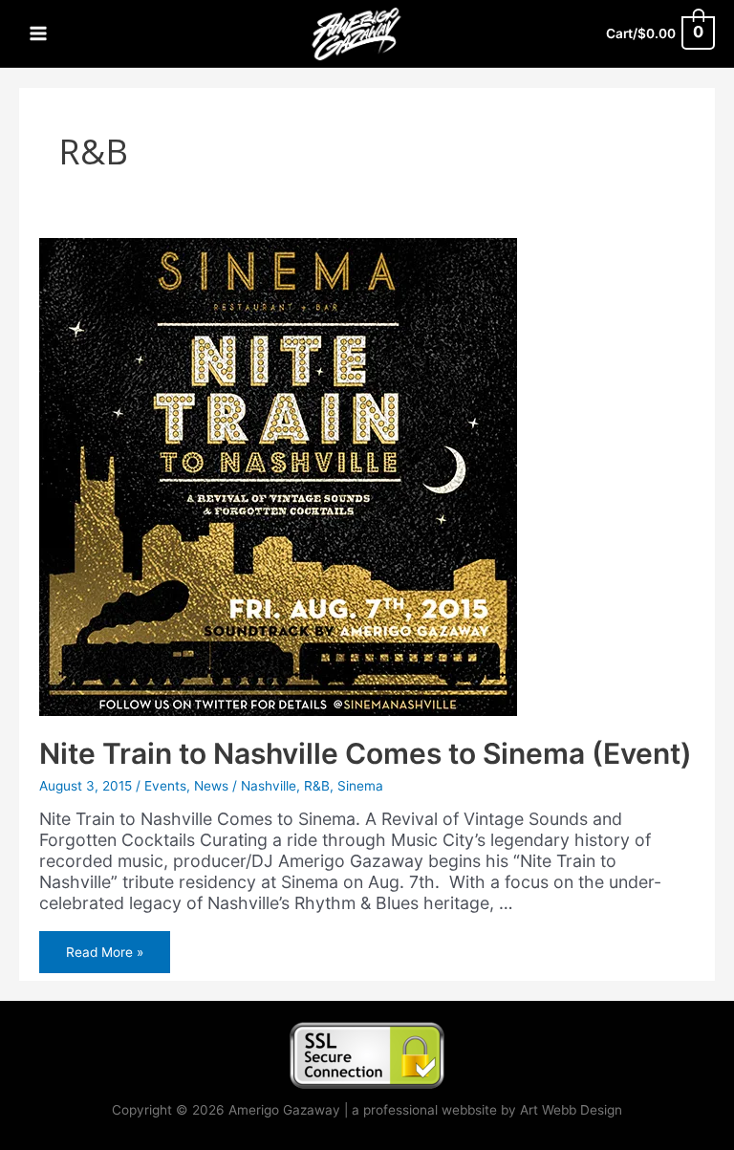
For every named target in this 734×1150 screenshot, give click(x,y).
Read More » (104, 955)
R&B (317, 785)
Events (165, 785)
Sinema (360, 785)
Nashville (268, 785)
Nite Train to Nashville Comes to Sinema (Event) (365, 753)
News (211, 785)
